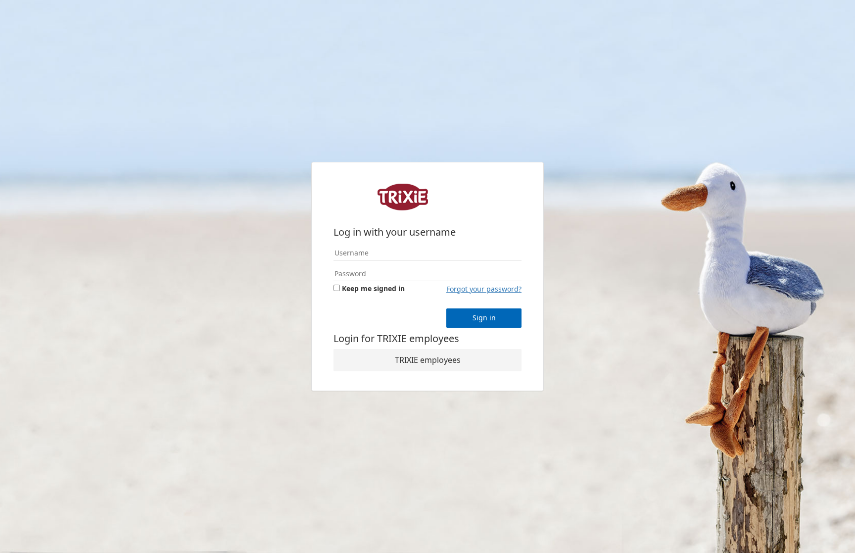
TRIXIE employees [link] (428, 359)
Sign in (484, 317)
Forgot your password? (484, 289)
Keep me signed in (373, 288)
